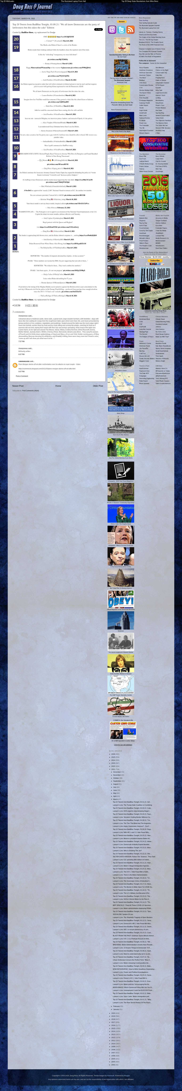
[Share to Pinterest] (36, 305)
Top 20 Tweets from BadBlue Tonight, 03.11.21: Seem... (133, 926)
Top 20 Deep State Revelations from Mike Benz (140, 1)
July (115, 787)
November (117, 775)
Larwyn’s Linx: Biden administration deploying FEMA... (132, 908)
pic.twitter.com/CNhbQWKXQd (57, 182)
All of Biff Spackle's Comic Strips (123, 741)
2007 (113, 1053)
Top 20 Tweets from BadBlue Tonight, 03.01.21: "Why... (132, 999)
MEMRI (158, 243)
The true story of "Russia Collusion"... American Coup (122, 80)
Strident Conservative (163, 115)
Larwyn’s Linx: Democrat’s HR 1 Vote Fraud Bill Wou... (132, 923)
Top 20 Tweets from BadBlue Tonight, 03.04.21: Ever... (132, 981)
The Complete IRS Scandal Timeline (150, 51)
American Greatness (146, 70)
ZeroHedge (159, 171)
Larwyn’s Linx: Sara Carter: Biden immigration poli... (131, 996)
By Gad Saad (122, 56)
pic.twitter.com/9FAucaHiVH (57, 164)
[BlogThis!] (29, 305)
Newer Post (17, 386)
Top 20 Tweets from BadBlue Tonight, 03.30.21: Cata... (132, 808)
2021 (113, 769)
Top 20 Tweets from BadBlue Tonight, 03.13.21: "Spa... (132, 911)
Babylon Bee (143, 218)
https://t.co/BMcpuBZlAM (76, 243)
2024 (113, 760)
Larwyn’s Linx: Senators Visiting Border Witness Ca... (132, 817)
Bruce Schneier (144, 383)
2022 (113, 766)
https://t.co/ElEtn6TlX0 (48, 227)
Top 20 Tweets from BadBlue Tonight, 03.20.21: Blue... (132, 869)
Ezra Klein (159, 225)
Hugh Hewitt (143, 110)
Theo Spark (159, 356)
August (116, 784)
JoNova (158, 326)
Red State (159, 110)
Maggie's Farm (144, 361)
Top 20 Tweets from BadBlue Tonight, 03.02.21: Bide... (132, 993)
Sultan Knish (160, 118)
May (115, 793)
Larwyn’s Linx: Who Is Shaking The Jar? (127, 850)
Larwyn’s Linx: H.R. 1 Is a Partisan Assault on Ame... (131, 939)
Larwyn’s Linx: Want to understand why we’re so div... (132, 954)
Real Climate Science (162, 334)
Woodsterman (143, 248)
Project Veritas (144, 166)
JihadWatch (159, 233)
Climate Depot (160, 319)
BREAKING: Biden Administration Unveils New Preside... (133, 945)
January (116, 1009)
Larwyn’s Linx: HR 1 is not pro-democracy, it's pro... (131, 929)
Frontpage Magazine (146, 100)
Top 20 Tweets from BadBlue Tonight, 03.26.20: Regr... (132, 829)
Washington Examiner (146, 130)
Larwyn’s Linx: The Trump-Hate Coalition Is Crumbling (132, 805)
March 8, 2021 (68, 41)
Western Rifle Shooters (163, 128)
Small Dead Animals (162, 351)
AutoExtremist (143, 368)
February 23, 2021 (63, 207)
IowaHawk (142, 233)
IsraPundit (142, 326)
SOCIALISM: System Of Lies (123, 914)
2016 (113, 1025)
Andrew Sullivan (161, 223)
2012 (113, 1037)
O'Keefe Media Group (146, 164)
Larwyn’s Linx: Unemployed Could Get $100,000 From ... (133, 990)
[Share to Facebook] (34, 305)
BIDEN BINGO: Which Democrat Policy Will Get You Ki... (133, 987)
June (115, 790)
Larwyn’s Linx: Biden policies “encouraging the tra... (131, 984)
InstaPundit (143, 113)
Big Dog (141, 351)
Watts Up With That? (162, 336)
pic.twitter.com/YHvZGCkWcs (77, 203)
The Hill (141, 128)
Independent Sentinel (162, 83)
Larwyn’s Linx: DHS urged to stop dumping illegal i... (132, 811)
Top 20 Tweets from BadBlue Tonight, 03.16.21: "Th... (132, 890)
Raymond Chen (144, 371)
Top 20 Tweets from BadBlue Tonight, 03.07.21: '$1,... (132, 957)
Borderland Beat (144, 319)
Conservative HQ (161, 72)
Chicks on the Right (162, 70)
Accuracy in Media (162, 218)
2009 (113, 1046)
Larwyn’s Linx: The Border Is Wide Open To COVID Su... (133, 887)
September (117, 781)
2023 (113, 763)
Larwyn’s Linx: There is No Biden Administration (130, 875)
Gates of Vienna (161, 80)
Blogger (127, 1075)
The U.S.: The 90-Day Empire (148, 40)
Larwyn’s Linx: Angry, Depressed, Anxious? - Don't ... (132, 826)
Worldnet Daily (160, 130)
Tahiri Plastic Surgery (162, 381)
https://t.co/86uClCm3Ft (84, 179)
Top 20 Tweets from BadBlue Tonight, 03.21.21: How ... (132, 863)
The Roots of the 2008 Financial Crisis (151, 45)
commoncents (24, 361)
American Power (144, 346)
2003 (113, 1065)
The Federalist (144, 125)
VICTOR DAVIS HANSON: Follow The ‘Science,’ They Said (134, 856)
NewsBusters (160, 245)
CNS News (143, 83)
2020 (113, 1013)
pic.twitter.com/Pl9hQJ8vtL (81, 67)
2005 (113, 1059)
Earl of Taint (143, 225)
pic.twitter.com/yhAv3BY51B (74, 195)
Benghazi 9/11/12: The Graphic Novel (151, 42)
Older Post (98, 386)
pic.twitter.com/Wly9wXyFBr (58, 76)
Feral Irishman (144, 228)
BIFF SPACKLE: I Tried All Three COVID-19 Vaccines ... (132, 905)
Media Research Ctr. (162, 238)
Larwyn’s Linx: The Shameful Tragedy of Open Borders (132, 917)
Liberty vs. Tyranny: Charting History (151, 32)
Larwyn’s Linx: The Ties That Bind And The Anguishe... (132, 823)
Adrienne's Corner (145, 343)
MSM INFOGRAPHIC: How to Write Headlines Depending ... (134, 969)
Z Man (158, 133)
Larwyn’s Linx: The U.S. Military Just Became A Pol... (131, 893)
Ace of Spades (144, 67)
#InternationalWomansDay (40, 67)
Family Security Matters (147, 358)
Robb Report (143, 381)
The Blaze (142, 78)
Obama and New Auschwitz (148, 34)
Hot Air (141, 108)
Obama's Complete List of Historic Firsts (152, 49)
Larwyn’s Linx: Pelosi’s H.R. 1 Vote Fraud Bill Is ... (130, 978)
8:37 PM (22, 354)
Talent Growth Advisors (163, 383)
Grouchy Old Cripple (146, 230)
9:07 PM (22, 371)
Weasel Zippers (144, 133)
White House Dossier (146, 171)
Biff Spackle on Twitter (163, 371)
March (115, 799)
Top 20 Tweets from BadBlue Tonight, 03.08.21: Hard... (132, 951)
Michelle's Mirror (144, 238)
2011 (113, 1040)
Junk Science (160, 329)
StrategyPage (143, 332)
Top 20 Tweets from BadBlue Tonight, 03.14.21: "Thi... (132, 902)
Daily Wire (159, 75)
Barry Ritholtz (160, 156)
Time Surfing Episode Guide (148, 23)
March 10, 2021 (70, 80)
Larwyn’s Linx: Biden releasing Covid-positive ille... (131, 963)
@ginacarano (65, 67)
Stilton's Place (143, 243)
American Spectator (145, 72)
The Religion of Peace (146, 336)
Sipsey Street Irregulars (163, 348)
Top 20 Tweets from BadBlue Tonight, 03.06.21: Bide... (132, 966)
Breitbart (142, 80)
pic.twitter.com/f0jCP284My (58, 59)
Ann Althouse (160, 67)
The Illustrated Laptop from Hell (149, 28)
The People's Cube (145, 245)
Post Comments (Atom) (30, 390)
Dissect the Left (144, 356)
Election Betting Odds (146, 90)
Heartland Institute (161, 324)
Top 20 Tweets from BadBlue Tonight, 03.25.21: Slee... (132, 835)
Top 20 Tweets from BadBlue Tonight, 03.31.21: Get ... (132, 802)
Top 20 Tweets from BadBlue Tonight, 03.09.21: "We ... (132, 942)
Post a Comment (22, 376)
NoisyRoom (159, 103)
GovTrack (142, 159)
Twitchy (141, 169)
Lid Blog (158, 98)
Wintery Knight (160, 361)
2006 (113, 1056)
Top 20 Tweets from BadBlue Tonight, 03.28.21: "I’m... (132, 820)
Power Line (143, 123)
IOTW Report (160, 85)
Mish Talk (159, 169)
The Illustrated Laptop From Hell (73, 1)
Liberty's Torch (160, 95)
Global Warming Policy (163, 321)
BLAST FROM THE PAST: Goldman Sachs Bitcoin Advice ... (134, 936)
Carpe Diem (159, 159)
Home (58, 386)
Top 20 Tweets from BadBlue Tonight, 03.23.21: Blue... (132, 847)
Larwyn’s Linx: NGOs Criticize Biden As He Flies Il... (131, 899)
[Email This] (26, 305)
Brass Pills (142, 156)
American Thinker (145, 75)
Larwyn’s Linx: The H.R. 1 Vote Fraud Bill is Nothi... (131, 872)
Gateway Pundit (144, 103)
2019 (113, 1016)
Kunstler (158, 88)
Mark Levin (143, 115)
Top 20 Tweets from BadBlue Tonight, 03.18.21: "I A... (132, 878)
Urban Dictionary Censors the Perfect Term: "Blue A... (132, 960)
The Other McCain (162, 125)
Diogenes (142, 220)
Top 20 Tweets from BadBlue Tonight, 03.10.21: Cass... (132, 932)
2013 (113, 1034)
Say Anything (160, 113)
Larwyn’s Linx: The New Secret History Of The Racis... (132, 1002)
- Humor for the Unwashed (152, 63)
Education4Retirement (163, 373)
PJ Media (142, 120)
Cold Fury (142, 353)
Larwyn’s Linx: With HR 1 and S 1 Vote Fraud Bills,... (131, 832)
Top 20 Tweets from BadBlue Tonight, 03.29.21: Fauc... (132, 814)
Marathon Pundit (161, 343)
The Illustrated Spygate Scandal (149, 25)
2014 (113, 1031)
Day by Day (143, 223)
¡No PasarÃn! (143, 348)
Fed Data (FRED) (161, 166)
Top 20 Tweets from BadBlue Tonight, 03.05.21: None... (132, 975)
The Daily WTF (144, 373)
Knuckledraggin (144, 235)
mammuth (110, 1075)
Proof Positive (143, 241)
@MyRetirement (161, 376)
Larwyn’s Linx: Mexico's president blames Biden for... (132, 838)
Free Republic (143, 98)
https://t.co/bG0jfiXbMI (65, 36)
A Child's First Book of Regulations (150, 56)
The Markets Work (162, 123)
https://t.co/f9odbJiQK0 (88, 235)
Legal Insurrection (161, 93)
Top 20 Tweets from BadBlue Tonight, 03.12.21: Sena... (132, 920)
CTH (140, 88)
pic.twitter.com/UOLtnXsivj (68, 227)
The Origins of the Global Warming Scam (152, 37)
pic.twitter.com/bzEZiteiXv (72, 291)
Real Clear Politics (161, 248)
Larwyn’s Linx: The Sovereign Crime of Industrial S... (132, 881)
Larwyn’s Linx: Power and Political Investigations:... (131, 972)
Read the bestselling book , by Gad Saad (122, 104)
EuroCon (142, 95)
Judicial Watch (144, 161)
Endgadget (142, 376)
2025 (113, 757)
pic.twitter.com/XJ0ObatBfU (58, 102)
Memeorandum (160, 241)
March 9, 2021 (67, 63)
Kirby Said (159, 90)
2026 (113, 754)
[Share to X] (31, 305)
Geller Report (143, 105)
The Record (143, 334)
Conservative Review (146, 85)
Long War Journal (145, 329)
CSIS (141, 321)
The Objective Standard (163, 120)
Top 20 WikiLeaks (7, 1)
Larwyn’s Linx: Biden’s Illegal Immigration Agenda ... (131, 866)
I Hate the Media (161, 230)
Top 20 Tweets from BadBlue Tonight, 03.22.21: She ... (132, 854)
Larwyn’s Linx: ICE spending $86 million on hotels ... (132, 860)
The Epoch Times (145, 93)
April (115, 796)
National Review (144, 118)
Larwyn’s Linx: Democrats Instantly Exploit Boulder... (131, 844)
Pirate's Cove (160, 105)
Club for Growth (161, 161)
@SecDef (27, 190)
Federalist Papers (161, 228)
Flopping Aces (160, 78)
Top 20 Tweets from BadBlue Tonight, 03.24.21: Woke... (133, 841)
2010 (113, 1043)
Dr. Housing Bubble (162, 164)
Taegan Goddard (161, 220)
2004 (113, 1062)
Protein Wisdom (161, 108)
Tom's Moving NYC (162, 378)
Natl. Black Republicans (163, 346)
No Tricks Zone (161, 332)
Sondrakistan (160, 353)
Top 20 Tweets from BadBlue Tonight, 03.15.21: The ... (132, 896)
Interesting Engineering (146, 378)
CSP (140, 324)
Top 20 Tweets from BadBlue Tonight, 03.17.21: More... (132, 884)
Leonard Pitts (160, 235)
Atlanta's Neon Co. (162, 368)
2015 (113, 1028)
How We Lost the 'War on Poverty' (150, 54)
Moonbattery (160, 100)
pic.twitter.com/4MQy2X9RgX (74, 270)
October (116, 778)
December (117, 772)
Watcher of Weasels (162, 358)
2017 (113, 1022)
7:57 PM (22, 341)
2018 (113, 1019)
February (116, 1006)
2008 (113, 1049)
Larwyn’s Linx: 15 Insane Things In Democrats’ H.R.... (132, 948)
